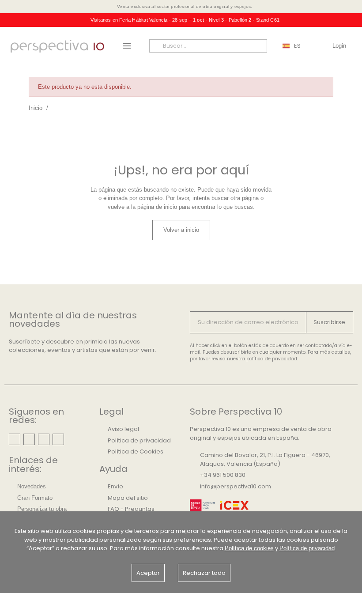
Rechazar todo (204, 573)
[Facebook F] (43, 439)
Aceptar (148, 573)
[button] (181, 230)
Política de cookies (249, 548)
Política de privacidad (307, 548)
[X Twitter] (58, 439)
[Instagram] (14, 439)
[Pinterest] (29, 439)
